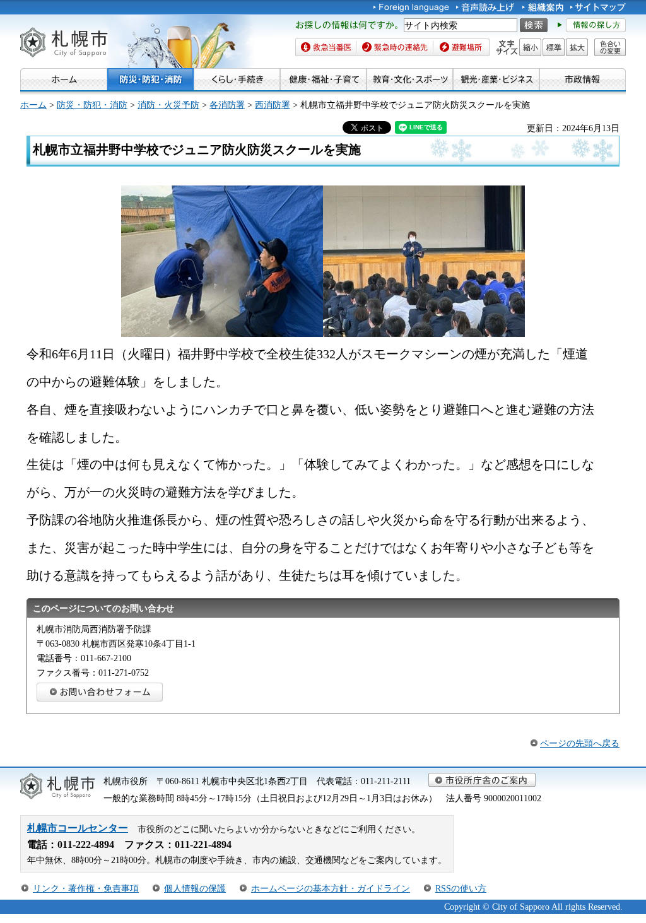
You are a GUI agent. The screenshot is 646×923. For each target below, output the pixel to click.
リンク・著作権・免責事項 (86, 888)
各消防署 (227, 105)
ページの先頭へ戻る (580, 743)
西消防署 (272, 105)
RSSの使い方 (460, 888)
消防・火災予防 (168, 105)
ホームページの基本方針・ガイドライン (330, 888)
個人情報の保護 (195, 888)
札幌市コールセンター (77, 828)
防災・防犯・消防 (92, 105)
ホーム (33, 105)
